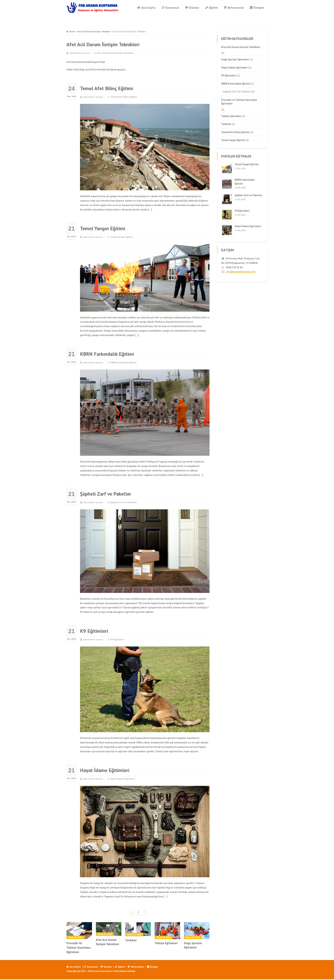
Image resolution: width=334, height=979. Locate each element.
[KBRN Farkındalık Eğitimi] (145, 451)
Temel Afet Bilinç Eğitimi (106, 88)
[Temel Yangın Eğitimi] (145, 307)
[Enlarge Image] (145, 108)
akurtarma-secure (79, 52)
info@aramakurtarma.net (241, 271)
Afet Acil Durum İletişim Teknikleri (115, 52)
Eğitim (213, 7)
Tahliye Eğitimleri (166, 943)
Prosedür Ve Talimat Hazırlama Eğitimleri (78, 947)
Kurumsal (172, 7)
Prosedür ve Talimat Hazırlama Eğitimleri (239, 101)
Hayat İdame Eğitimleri (104, 770)
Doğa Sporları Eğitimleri (193, 945)
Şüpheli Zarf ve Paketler (105, 494)
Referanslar (235, 7)
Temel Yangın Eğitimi (102, 228)
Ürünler (194, 7)
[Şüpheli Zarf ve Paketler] (145, 588)
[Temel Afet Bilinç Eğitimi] (145, 186)
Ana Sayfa (148, 7)
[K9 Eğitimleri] (145, 727)
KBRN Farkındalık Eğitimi (107, 354)
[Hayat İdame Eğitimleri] (145, 873)
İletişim (259, 7)
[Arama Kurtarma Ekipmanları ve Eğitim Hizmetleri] (92, 7)
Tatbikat (131, 940)
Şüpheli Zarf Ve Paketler (123, 502)
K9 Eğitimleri (94, 631)
